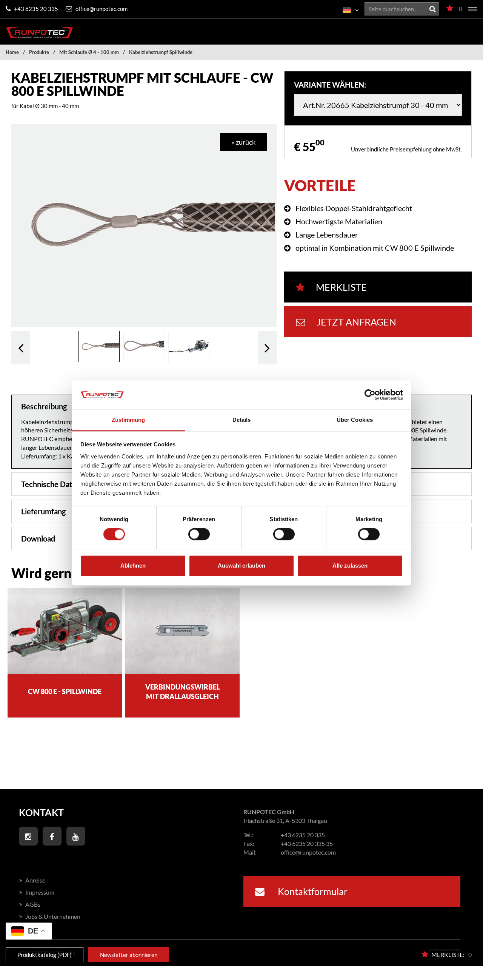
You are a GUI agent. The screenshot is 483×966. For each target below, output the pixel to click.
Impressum (36, 892)
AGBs (29, 904)
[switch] (199, 534)
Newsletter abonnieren (128, 954)
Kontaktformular (312, 891)
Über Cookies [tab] (355, 420)
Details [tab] (241, 420)
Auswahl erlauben (241, 565)
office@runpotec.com (101, 8)
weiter (267, 347)
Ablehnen (133, 565)
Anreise (32, 880)
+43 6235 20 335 (35, 8)
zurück (20, 347)
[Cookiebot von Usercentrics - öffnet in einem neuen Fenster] (370, 395)
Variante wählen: (330, 84)
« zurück (243, 142)
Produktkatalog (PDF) (44, 954)
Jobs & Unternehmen (49, 916)
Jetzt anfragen (356, 321)
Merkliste (341, 287)
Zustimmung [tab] (128, 420)
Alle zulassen (350, 565)
